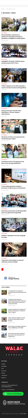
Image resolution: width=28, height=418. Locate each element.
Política (3, 373)
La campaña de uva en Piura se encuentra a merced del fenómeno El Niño (17, 292)
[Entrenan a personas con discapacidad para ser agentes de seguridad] (14, 200)
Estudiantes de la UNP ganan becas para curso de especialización (12, 162)
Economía (3, 370)
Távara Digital (23, 413)
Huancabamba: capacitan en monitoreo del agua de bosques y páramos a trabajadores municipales (13, 36)
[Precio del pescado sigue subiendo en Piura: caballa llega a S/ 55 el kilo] (4, 327)
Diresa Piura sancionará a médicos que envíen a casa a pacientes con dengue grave (16, 335)
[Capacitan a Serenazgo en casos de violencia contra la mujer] (14, 250)
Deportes (3, 377)
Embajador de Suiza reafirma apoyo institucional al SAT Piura (12, 62)
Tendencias (4, 375)
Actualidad (3, 366)
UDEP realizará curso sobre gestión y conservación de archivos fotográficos (13, 86)
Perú (2, 368)
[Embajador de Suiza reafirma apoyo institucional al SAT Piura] (14, 51)
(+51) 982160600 (10, 389)
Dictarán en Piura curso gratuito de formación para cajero (13, 137)
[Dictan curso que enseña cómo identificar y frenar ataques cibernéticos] (14, 100)
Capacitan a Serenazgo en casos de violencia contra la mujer (12, 261)
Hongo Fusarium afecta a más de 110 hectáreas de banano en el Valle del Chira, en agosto (17, 311)
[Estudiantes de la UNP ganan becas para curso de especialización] (14, 151)
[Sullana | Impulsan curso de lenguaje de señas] (14, 225)
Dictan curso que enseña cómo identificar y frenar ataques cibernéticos (11, 112)
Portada (3, 364)
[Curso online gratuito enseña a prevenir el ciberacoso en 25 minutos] (14, 176)
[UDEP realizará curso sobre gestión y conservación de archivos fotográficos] (14, 75)
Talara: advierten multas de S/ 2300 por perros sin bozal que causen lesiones (16, 319)
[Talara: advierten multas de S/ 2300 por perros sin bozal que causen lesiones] (4, 319)
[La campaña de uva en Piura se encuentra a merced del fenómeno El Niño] (4, 292)
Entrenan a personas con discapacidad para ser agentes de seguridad (13, 211)
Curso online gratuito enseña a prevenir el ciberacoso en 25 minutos (13, 187)
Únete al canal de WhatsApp (14, 393)
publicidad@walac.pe (6, 386)
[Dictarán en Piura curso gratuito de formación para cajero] (14, 126)
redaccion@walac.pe (12, 385)
